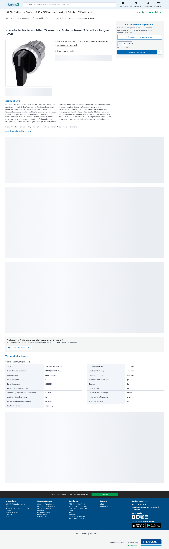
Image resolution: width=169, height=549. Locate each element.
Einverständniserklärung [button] (78, 508)
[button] (93, 533)
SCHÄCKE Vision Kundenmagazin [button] (18, 508)
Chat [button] (102, 504)
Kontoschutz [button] (42, 514)
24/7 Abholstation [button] (44, 508)
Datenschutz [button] (73, 510)
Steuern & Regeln (22, 18)
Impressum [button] (73, 514)
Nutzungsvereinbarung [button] (78, 506)
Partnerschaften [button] (12, 512)
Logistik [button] (8, 510)
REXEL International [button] (76, 519)
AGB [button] (70, 512)
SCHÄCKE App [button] (42, 516)
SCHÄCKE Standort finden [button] (15, 504)
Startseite (9, 18)
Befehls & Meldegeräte (40, 18)
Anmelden (105, 495)
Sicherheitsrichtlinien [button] (77, 516)
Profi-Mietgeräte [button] (43, 512)
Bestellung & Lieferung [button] (46, 506)
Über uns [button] (9, 506)
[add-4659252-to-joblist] (160, 52)
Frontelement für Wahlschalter (63, 18)
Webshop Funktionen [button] (45, 504)
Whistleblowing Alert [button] (77, 504)
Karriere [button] (9, 514)
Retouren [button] (40, 510)
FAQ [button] (7, 516)
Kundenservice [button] (106, 506)
